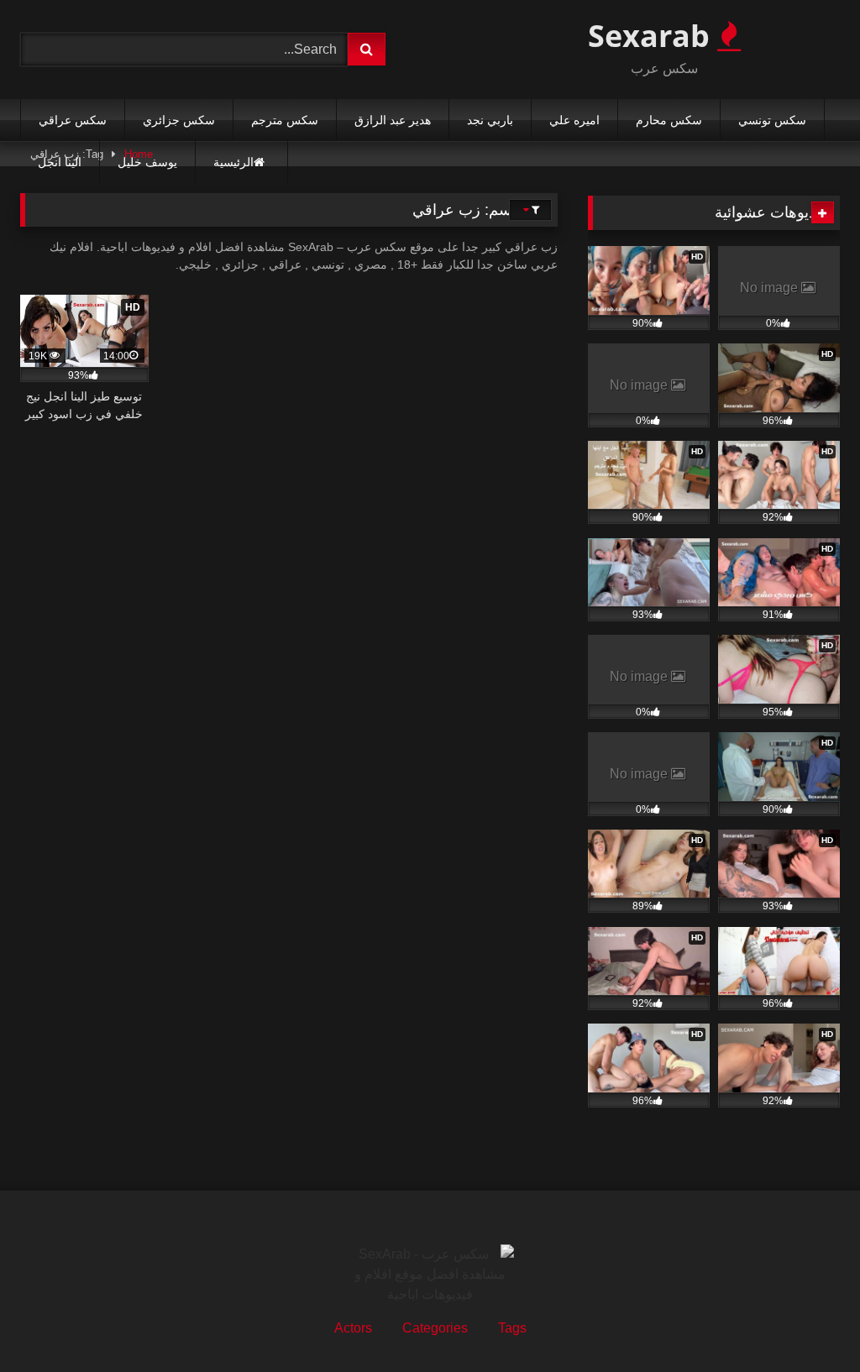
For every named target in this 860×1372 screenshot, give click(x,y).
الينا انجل (59, 162)
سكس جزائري (179, 120)
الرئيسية (233, 162)
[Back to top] (807, 1322)
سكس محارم (669, 120)
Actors (353, 1328)
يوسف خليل (147, 162)
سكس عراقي (73, 120)
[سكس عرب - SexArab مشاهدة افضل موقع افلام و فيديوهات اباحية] (430, 1274)
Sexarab (652, 35)
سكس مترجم (284, 120)
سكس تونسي (772, 120)
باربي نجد (490, 120)
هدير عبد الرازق (392, 120)
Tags (512, 1328)
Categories (435, 1328)
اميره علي (574, 120)
